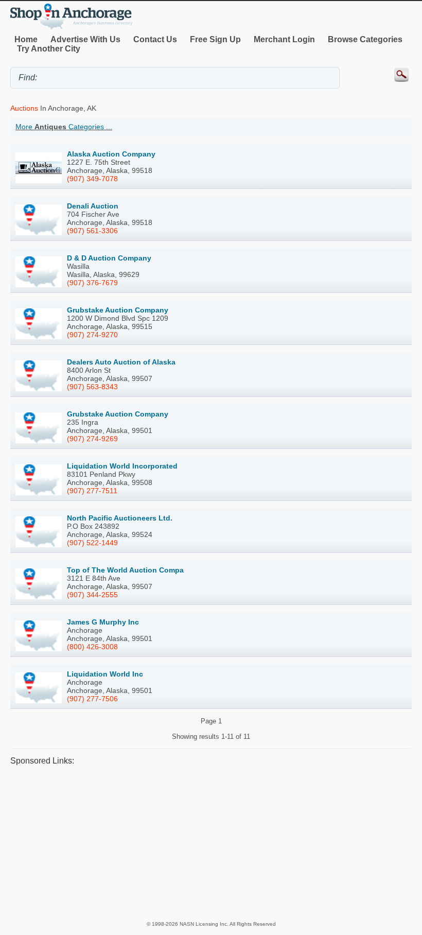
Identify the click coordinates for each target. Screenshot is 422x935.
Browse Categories (365, 39)
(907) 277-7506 (92, 699)
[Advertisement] (211, 843)
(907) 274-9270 (92, 335)
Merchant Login (284, 39)
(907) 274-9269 (92, 439)
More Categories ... (63, 127)
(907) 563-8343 (92, 387)
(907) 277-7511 (92, 491)
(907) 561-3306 (92, 231)
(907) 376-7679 (92, 283)
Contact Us (155, 39)
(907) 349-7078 (92, 179)
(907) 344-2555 (92, 595)
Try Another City (48, 48)
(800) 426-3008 (92, 647)
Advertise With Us (85, 39)
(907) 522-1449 (92, 543)
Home (26, 39)
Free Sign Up (215, 39)
